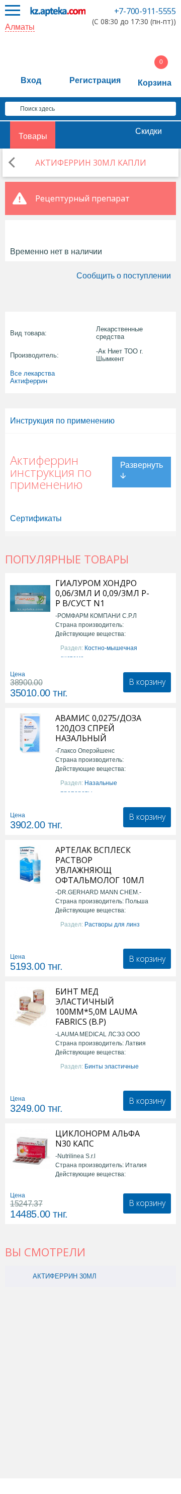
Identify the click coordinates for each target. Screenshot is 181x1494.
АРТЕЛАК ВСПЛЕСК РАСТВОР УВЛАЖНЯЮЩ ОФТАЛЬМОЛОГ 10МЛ (99, 865)
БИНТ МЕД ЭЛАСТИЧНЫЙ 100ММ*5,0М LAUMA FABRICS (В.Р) (96, 1006)
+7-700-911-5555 (145, 11)
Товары (33, 136)
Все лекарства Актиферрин (32, 377)
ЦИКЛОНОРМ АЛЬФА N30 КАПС (97, 1138)
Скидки (148, 131)
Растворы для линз (112, 924)
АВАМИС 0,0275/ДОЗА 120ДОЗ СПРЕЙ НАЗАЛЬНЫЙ (98, 728)
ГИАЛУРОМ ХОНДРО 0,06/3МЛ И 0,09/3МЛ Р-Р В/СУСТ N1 (102, 593)
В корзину (147, 681)
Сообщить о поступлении (123, 275)
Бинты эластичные (111, 1066)
